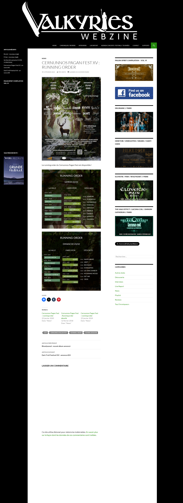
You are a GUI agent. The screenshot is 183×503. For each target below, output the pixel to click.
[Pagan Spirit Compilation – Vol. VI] (134, 72)
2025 (45, 332)
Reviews (118, 300)
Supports (145, 45)
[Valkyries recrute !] (14, 170)
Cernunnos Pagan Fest (58, 332)
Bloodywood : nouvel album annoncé (56, 344)
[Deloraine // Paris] (134, 122)
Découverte (119, 277)
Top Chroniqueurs (122, 304)
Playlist (118, 295)
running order (76, 332)
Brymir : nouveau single (11, 54)
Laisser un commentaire (79, 72)
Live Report (94, 45)
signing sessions (91, 332)
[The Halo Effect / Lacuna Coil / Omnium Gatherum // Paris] (134, 226)
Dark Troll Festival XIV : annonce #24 (56, 353)
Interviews (83, 45)
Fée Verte (62, 72)
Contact (136, 45)
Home (54, 45)
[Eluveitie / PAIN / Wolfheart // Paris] (134, 190)
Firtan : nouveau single (11, 57)
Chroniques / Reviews (67, 45)
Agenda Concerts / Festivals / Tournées (115, 45)
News (44, 58)
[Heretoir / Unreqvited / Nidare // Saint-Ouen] (134, 157)
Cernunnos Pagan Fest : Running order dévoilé (70, 315)
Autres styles (120, 273)
